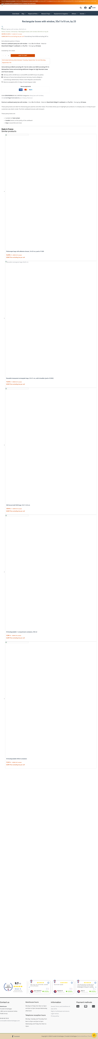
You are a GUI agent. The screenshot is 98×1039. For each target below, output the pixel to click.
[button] (81, 8)
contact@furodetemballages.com (10, 1020)
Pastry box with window (36, 95)
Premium (30, 98)
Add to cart (23, 55)
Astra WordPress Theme (85, 1036)
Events (8, 31)
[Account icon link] (85, 7)
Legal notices (55, 1013)
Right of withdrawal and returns (60, 1011)
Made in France (22, 98)
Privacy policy (55, 1016)
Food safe (14, 98)
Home (3, 31)
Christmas (14, 31)
